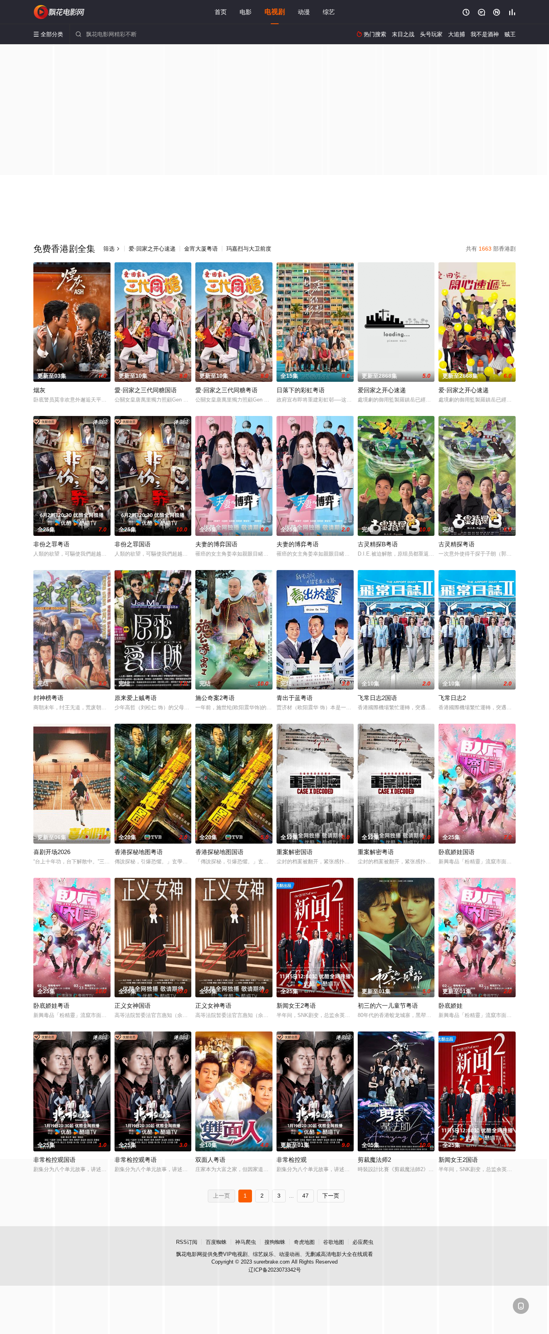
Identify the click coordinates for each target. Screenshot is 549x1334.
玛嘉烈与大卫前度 (248, 248)
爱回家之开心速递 (382, 390)
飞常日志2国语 (377, 697)
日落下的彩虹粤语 (301, 390)
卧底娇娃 (450, 1005)
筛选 (111, 248)
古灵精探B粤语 (378, 544)
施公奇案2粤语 (215, 697)
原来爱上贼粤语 (136, 697)
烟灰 (39, 390)
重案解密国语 (295, 851)
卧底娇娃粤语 (51, 1005)
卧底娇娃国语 (456, 851)
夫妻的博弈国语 (216, 544)
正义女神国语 (133, 1005)
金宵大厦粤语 (201, 248)
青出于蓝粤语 (295, 697)
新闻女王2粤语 (296, 1005)
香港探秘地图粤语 (139, 851)
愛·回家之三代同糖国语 (146, 390)
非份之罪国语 (133, 544)
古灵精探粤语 (456, 544)
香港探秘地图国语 (219, 851)
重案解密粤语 (376, 851)
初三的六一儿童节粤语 (388, 1005)
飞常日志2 (452, 697)
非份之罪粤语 (51, 544)
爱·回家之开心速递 (152, 248)
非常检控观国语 (54, 1159)
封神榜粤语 (48, 697)
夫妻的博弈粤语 (298, 544)
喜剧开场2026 (51, 851)
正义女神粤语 (213, 1005)
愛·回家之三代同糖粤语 (226, 390)
